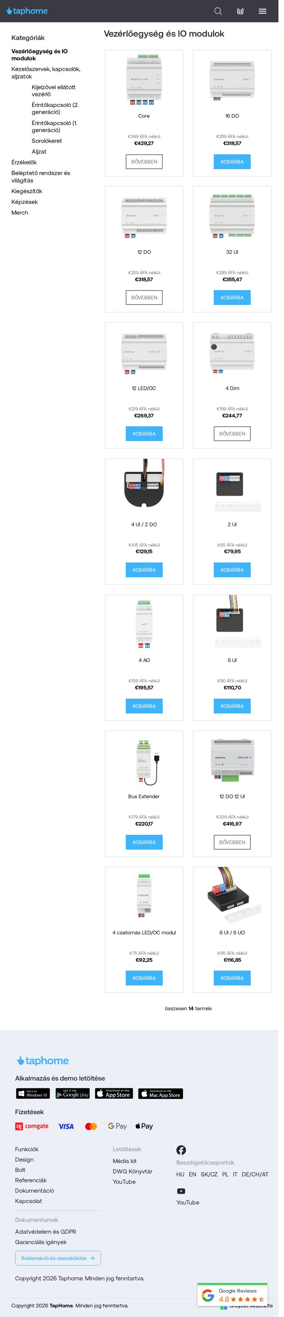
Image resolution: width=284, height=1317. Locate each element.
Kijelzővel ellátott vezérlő (53, 91)
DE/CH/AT (255, 1174)
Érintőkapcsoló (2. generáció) (55, 108)
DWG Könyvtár (132, 1171)
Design (24, 1159)
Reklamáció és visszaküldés (54, 1258)
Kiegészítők (26, 191)
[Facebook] (181, 1150)
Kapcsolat (28, 1201)
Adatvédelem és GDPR (45, 1231)
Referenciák (31, 1180)
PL (225, 1174)
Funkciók (26, 1149)
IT (235, 1174)
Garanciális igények (41, 1242)
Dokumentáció (34, 1190)
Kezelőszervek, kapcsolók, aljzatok (45, 72)
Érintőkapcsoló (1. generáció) (54, 127)
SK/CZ (209, 1174)
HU (180, 1174)
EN (192, 1174)
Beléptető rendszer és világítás (40, 176)
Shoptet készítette (251, 1305)
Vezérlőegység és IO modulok (39, 55)
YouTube (124, 1181)
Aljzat (39, 151)
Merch (19, 212)
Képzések (24, 201)
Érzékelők (24, 162)
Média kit (125, 1161)
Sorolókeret (47, 140)
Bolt (20, 1169)
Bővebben (144, 162)
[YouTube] (181, 1190)
